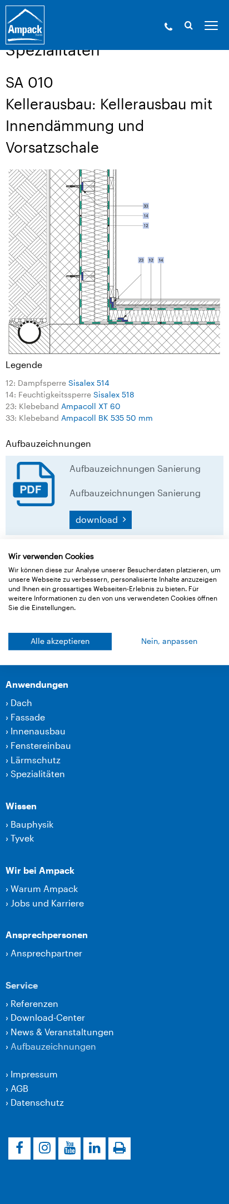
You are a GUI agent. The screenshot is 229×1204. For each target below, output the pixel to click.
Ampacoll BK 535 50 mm (107, 417)
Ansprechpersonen (47, 934)
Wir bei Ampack (40, 870)
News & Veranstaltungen (62, 1031)
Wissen (21, 805)
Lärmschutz (36, 759)
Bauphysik (32, 824)
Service (22, 985)
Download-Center (48, 1017)
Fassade (28, 717)
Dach (21, 702)
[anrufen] (168, 27)
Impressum (34, 1074)
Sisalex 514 (88, 382)
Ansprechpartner (46, 953)
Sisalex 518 (114, 394)
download (98, 519)
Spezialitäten (38, 773)
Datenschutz (37, 1102)
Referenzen (34, 1003)
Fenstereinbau (41, 745)
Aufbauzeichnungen (53, 1046)
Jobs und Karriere (47, 903)
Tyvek (22, 838)
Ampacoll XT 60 (91, 406)
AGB (19, 1088)
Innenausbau (38, 731)
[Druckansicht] (119, 1148)
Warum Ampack (44, 888)
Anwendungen (37, 684)
